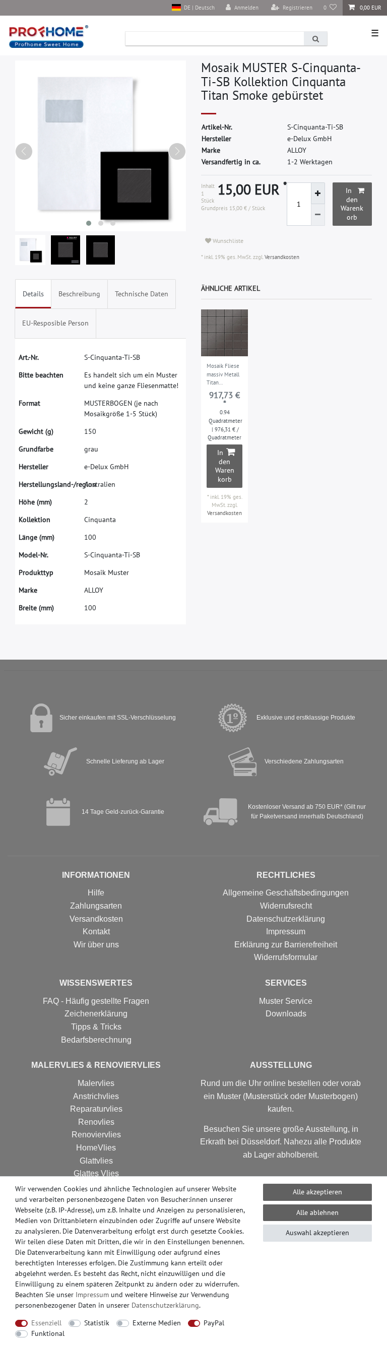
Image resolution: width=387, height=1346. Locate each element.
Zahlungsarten (96, 906)
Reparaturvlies (96, 1109)
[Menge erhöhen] (318, 193)
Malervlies (96, 1083)
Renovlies (96, 1122)
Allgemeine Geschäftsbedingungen (286, 892)
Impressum (285, 931)
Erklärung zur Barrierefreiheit (285, 944)
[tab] (33, 294)
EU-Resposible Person (55, 323)
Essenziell (46, 1322)
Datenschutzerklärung (285, 919)
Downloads (286, 1013)
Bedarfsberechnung (96, 1040)
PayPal (214, 1322)
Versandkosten (281, 257)
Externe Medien (157, 1322)
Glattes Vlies (96, 1173)
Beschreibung (79, 293)
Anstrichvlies (96, 1096)
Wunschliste (227, 240)
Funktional (47, 1333)
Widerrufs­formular (285, 957)
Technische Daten (141, 293)
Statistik (96, 1322)
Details (33, 293)
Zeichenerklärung (95, 1013)
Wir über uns (96, 944)
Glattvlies (96, 1161)
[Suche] (315, 38)
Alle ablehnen (317, 1212)
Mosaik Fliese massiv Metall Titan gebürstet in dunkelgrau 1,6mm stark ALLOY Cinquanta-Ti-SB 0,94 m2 (223, 375)
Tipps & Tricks (96, 1026)
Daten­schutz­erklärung (165, 1305)
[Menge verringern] (318, 215)
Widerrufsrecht (286, 906)
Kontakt (96, 931)
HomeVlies (96, 1147)
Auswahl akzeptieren (317, 1232)
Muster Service (285, 1001)
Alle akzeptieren (317, 1191)
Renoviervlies (96, 1134)
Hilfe (96, 892)
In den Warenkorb (352, 204)
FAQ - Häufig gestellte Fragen (96, 1001)
